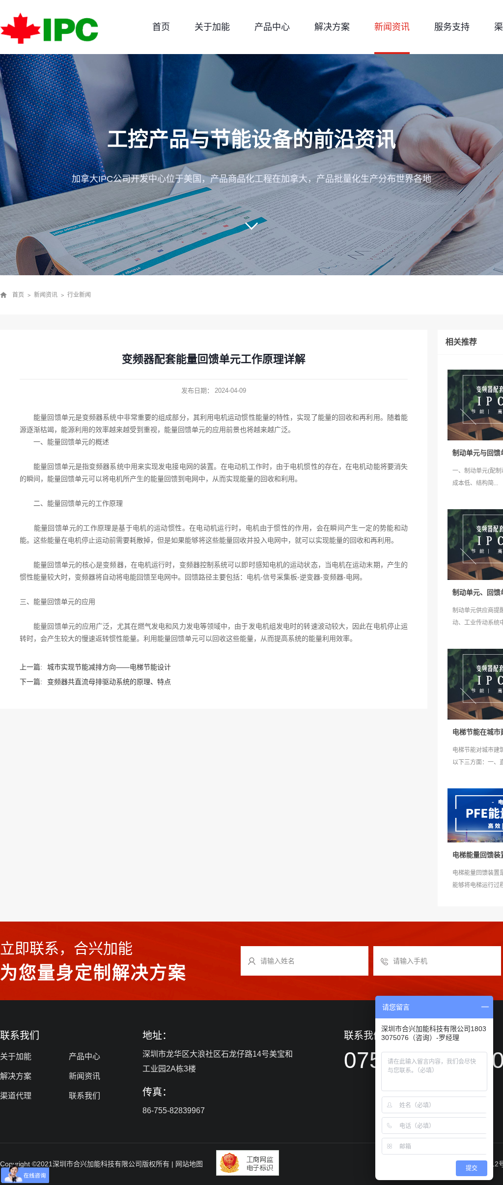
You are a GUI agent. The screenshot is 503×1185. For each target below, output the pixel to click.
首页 (161, 27)
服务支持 (452, 27)
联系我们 (84, 1096)
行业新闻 (79, 294)
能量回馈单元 (54, 417)
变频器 (99, 466)
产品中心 (272, 27)
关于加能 (212, 27)
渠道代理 (15, 1096)
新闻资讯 (392, 27)
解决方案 (332, 27)
